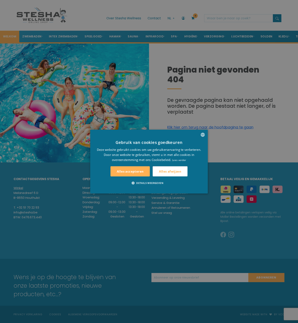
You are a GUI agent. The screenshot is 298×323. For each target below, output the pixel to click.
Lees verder (179, 160)
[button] (149, 183)
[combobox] (203, 135)
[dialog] (149, 161)
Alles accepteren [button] (130, 171)
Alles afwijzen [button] (170, 171)
